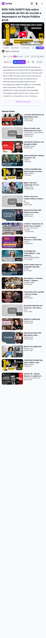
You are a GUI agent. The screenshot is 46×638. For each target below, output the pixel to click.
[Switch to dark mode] (37, 4)
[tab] (5, 56)
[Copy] (33, 62)
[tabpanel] (23, 82)
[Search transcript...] (28, 62)
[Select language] (32, 3)
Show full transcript (23, 102)
